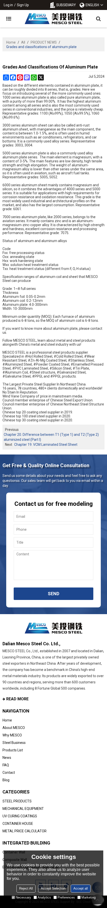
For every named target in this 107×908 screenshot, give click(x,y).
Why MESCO (12, 735)
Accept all (80, 888)
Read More (17, 699)
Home (11, 42)
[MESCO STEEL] (53, 18)
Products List (12, 750)
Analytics (44, 897)
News (6, 758)
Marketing (88, 897)
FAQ (5, 765)
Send (53, 593)
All (23, 42)
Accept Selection (53, 888)
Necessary (23, 897)
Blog (5, 780)
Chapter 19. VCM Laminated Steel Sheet (45, 445)
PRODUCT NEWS (44, 42)
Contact (8, 773)
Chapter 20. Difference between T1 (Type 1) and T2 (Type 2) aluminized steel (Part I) (51, 437)
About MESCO (13, 728)
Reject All (26, 888)
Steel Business (14, 743)
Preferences (66, 897)
